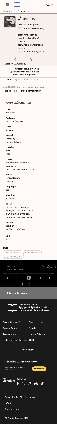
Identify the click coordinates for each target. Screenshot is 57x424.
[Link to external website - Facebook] (18, 383)
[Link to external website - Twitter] (23, 383)
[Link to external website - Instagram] (29, 383)
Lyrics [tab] (18, 79)
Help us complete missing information (22, 90)
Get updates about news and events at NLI (14, 368)
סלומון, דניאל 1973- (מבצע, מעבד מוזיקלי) (20, 169)
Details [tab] (9, 79)
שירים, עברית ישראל (32, 252)
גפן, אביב (22, 24)
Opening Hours (12, 409)
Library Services (17, 293)
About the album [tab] (32, 79)
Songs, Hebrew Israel (12, 252)
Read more (27, 349)
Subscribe (39, 368)
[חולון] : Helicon (25, 38)
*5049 (7, 403)
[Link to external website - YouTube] (36, 383)
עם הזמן (33, 34)
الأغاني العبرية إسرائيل (13, 256)
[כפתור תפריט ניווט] (7, 4)
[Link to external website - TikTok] (42, 383)
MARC (7, 239)
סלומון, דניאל (33, 24)
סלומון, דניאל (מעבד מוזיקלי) (31, 51)
